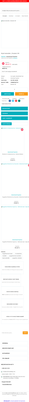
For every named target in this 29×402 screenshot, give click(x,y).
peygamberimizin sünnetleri (15, 255)
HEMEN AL (21, 94)
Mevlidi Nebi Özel (19, 76)
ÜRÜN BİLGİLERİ (6, 108)
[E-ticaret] (14, 401)
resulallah (4, 255)
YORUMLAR (5, 113)
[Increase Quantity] (27, 89)
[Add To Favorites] (5, 98)
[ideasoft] (7, 401)
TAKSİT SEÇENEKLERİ (7, 118)
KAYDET (25, 332)
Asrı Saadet (13, 76)
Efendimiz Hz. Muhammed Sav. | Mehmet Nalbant (12, 154)
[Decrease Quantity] (2, 89)
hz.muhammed (18, 253)
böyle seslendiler (6, 258)
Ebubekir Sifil (13, 84)
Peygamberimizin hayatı (7, 253)
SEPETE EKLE (7, 94)
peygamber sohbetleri (17, 258)
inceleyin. (15, 58)
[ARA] (26, 10)
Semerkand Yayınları (11, 56)
